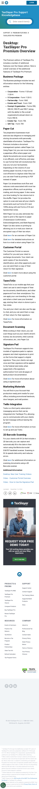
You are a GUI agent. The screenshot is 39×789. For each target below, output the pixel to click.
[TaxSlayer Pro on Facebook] (7, 686)
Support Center (26, 588)
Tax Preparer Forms (10, 657)
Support (6, 33)
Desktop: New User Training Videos (17, 474)
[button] (15, 671)
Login (31, 2)
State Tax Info (9, 650)
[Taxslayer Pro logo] (19, 574)
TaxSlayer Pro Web (10, 591)
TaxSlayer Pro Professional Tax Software (6, 2)
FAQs (23, 605)
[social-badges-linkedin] (15, 686)
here (9, 235)
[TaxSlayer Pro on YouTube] (11, 686)
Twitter (10, 493)
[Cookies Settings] (3, 785)
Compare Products (10, 606)
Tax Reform (8, 635)
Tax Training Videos (28, 595)
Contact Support (27, 591)
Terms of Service (27, 648)
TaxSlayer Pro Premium (12, 36)
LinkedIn (15, 493)
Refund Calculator (10, 654)
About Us (25, 625)
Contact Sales (26, 635)
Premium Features (20, 33)
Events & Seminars (10, 625)
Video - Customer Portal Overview (17, 478)
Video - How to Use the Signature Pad (18, 482)
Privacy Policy (26, 638)
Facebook (5, 493)
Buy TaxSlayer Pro (10, 610)
